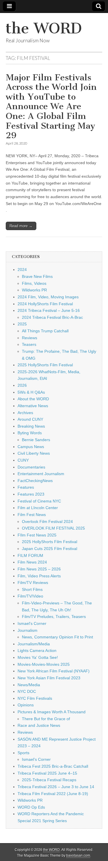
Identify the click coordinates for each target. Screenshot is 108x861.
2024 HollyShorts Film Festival (45, 303)
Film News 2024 (32, 562)
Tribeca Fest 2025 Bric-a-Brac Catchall (53, 766)
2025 (22, 324)
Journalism (27, 630)
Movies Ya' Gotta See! (38, 657)
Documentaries (31, 467)
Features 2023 (31, 494)
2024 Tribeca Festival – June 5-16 (49, 310)
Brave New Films (37, 276)
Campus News (31, 446)
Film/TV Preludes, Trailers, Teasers (54, 616)
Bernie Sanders (36, 439)
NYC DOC (27, 691)
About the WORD (33, 399)
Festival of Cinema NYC (39, 501)
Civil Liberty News (34, 453)
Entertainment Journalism (41, 473)
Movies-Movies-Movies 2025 (44, 664)
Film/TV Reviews (33, 582)
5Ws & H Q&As (31, 392)
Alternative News (33, 405)
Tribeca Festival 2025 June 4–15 (47, 773)
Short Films (32, 589)
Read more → (21, 226)
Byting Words (30, 432)
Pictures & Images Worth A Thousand (52, 712)
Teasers (29, 344)
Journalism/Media (34, 644)
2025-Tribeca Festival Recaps (49, 779)
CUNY (23, 460)
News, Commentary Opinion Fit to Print (57, 637)
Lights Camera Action (37, 650)
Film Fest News (32, 514)
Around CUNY (30, 419)
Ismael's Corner (32, 623)
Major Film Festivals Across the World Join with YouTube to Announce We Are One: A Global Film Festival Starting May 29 (51, 106)
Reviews (29, 337)
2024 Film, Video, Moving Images (48, 297)
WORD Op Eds (31, 807)
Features (26, 487)
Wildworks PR (34, 290)
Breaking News (31, 426)
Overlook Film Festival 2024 (47, 521)
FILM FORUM (30, 555)
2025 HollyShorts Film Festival (45, 365)
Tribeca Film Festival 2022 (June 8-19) (53, 793)
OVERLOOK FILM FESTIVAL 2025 (53, 528)
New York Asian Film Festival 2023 (49, 678)
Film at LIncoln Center (38, 507)
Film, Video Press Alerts (39, 576)
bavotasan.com (78, 856)
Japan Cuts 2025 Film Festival (49, 548)
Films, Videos (34, 283)
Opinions (26, 705)
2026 (22, 385)
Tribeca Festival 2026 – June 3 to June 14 (56, 786)
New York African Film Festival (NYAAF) (54, 671)
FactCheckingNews (35, 480)
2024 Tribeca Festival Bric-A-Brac (52, 317)
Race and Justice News (39, 725)
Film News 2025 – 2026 (39, 569)
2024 (22, 269)
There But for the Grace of (46, 718)
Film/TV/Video (30, 596)
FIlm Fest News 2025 (37, 535)
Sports (23, 752)
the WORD (44, 28)
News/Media (29, 684)
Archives (25, 412)
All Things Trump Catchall (45, 331)
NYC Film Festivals (35, 698)
